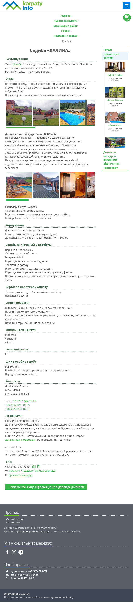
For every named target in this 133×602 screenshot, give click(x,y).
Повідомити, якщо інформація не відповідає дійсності (46, 487)
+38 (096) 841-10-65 (17, 405)
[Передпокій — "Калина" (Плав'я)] (73, 185)
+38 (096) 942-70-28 (23, 401)
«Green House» (115, 100)
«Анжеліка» (114, 125)
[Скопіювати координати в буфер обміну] (38, 466)
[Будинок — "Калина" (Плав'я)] (19, 185)
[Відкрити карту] (33, 466)
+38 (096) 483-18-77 (17, 408)
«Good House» (115, 74)
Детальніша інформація (20, 439)
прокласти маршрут (21, 475)
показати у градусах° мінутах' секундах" (32, 470)
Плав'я (17, 64)
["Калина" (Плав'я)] (19, 112)
